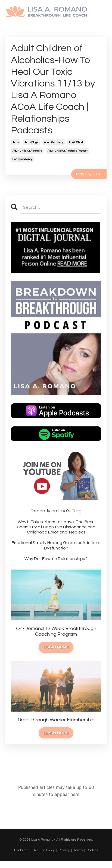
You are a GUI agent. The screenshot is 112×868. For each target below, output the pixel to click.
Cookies (92, 850)
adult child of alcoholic (27, 150)
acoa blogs (31, 142)
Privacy (64, 850)
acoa (16, 142)
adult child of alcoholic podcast (68, 150)
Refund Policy (44, 850)
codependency (22, 159)
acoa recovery (53, 142)
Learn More (56, 647)
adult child (76, 142)
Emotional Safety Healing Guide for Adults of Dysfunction (56, 545)
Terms (78, 850)
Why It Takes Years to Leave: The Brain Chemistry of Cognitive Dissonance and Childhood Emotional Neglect (56, 527)
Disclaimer (22, 850)
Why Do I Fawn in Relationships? (56, 559)
